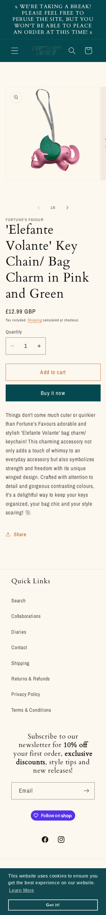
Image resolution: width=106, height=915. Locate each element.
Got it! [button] (53, 905)
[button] (15, 51)
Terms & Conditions (31, 709)
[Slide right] (67, 208)
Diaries (18, 631)
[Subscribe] (86, 790)
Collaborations (26, 616)
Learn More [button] (21, 890)
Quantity (14, 332)
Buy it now (53, 393)
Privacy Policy (25, 694)
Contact (19, 647)
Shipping (35, 320)
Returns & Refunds (30, 678)
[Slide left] (39, 208)
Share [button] (20, 534)
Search (18, 600)
